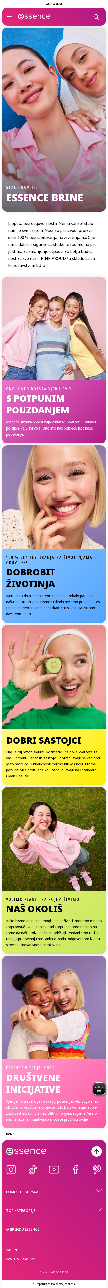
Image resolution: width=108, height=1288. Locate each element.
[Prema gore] (96, 1151)
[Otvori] (9, 17)
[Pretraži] (96, 17)
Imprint (12, 1250)
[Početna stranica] (34, 17)
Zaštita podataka (20, 1259)
